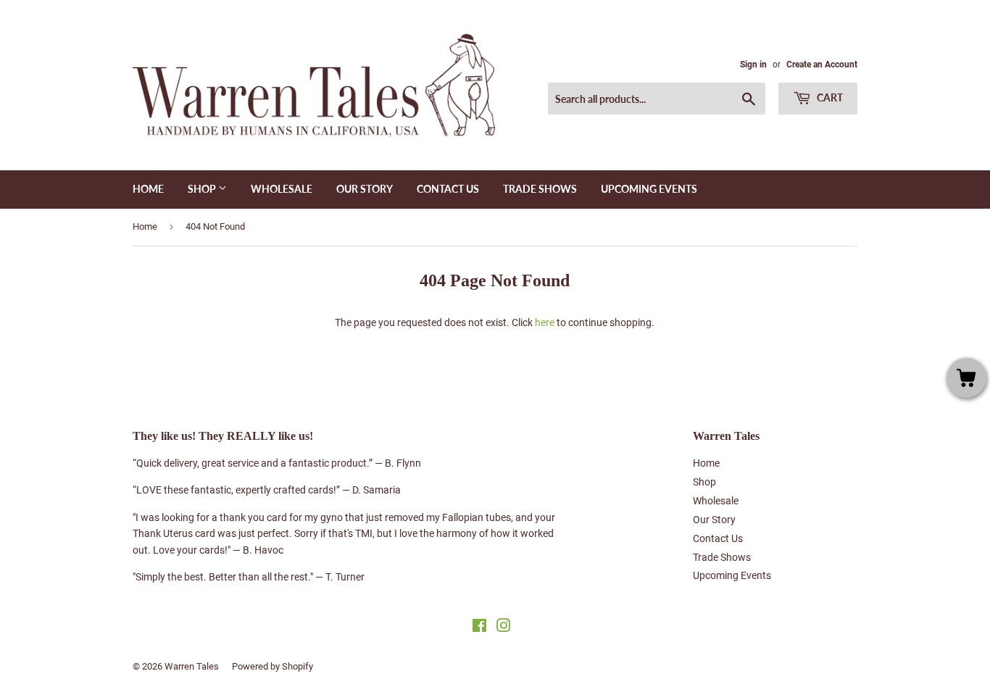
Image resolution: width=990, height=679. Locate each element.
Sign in (753, 64)
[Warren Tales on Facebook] (479, 627)
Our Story (364, 189)
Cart (829, 97)
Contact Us (448, 189)
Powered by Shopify (272, 666)
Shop (203, 189)
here (544, 322)
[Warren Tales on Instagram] (503, 627)
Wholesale (281, 189)
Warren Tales (192, 666)
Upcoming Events (649, 189)
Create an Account (821, 64)
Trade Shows (540, 189)
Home (148, 189)
